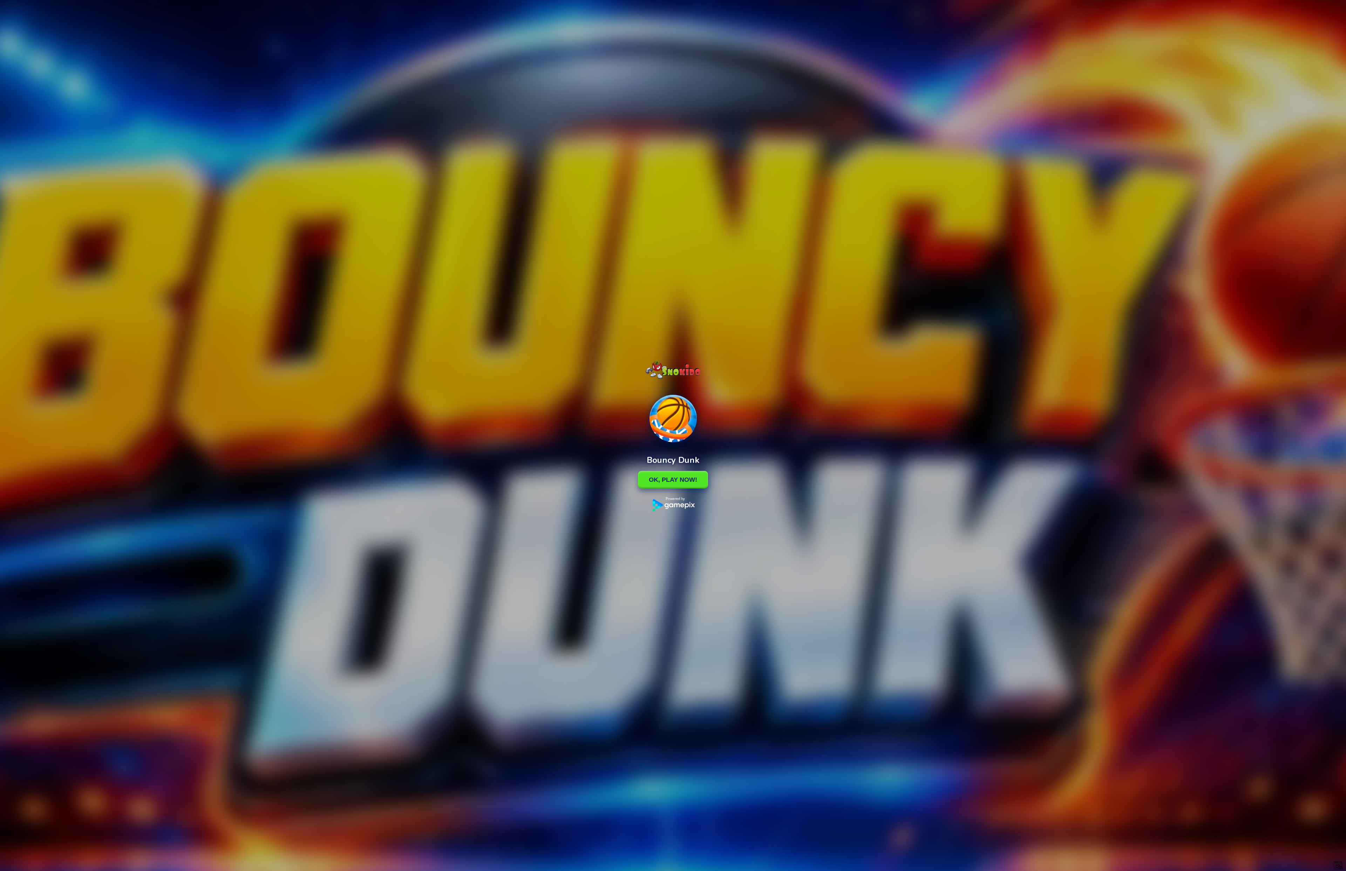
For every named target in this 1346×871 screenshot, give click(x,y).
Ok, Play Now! (673, 479)
